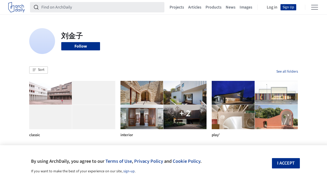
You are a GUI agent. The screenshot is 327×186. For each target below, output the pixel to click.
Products (214, 7)
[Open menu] (314, 7)
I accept (286, 163)
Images (246, 7)
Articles (194, 7)
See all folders (287, 71)
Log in (272, 7)
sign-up (129, 171)
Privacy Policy (148, 161)
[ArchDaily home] (16, 7)
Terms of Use (118, 161)
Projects (177, 7)
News (230, 7)
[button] (38, 70)
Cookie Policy (186, 161)
